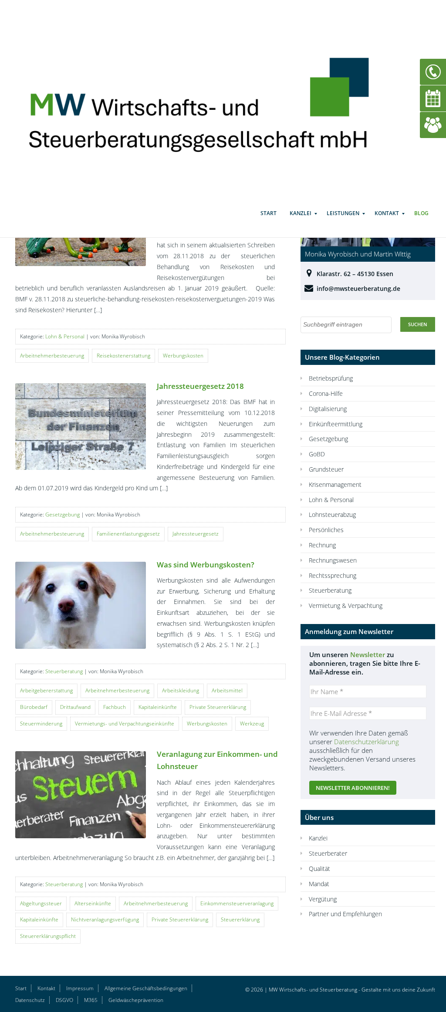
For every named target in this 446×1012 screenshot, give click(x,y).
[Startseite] (208, 100)
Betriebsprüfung (331, 378)
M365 (91, 1000)
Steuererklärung (240, 919)
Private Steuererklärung (217, 707)
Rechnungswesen (333, 560)
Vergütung (323, 899)
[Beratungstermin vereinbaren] (433, 98)
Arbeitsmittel (227, 690)
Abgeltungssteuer (41, 903)
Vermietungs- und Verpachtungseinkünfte (124, 723)
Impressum (80, 988)
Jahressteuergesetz (195, 533)
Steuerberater (328, 853)
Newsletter (367, 654)
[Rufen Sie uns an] (433, 71)
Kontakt (387, 213)
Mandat (319, 884)
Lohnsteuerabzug (332, 514)
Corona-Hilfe (326, 393)
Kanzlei (300, 213)
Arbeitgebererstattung (46, 690)
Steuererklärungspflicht (48, 936)
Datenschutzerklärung (366, 741)
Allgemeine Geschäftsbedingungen (146, 988)
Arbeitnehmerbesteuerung (52, 355)
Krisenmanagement (335, 484)
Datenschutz (30, 1000)
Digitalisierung (328, 409)
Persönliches (326, 530)
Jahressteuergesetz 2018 (200, 386)
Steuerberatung (64, 671)
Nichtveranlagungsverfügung (105, 919)
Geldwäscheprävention (135, 1000)
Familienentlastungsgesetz (128, 533)
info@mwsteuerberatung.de (358, 288)
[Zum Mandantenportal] (433, 124)
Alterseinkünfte (92, 903)
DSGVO (64, 1000)
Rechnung (322, 545)
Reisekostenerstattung (123, 355)
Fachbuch (114, 707)
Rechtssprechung (332, 575)
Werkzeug (252, 723)
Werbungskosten (183, 355)
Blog (421, 213)
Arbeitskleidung (180, 690)
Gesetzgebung (62, 514)
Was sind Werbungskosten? (205, 565)
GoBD (317, 454)
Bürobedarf (33, 707)
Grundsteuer (326, 469)
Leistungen (343, 213)
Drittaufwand (75, 707)
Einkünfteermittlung (335, 424)
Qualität (319, 868)
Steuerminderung (41, 723)
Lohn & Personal (64, 336)
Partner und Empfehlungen (345, 914)
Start (268, 213)
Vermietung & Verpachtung (345, 605)
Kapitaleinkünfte (158, 707)
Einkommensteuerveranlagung (237, 903)
